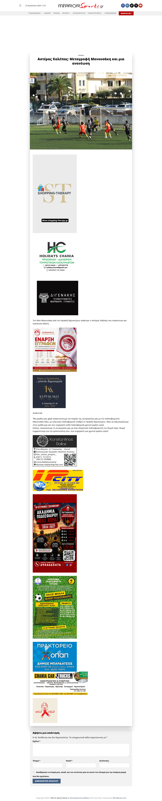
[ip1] (58, 480)
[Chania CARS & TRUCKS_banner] (60, 683)
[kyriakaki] (49, 391)
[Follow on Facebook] (123, 6)
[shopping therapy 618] (55, 193)
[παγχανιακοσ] (55, 533)
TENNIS (56, 13)
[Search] (20, 5)
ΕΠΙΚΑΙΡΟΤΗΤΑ (79, 13)
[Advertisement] (81, 32)
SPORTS (65, 13)
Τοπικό (81, 55)
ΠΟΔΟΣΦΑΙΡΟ (34, 13)
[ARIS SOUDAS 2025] (55, 607)
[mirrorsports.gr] (81, 5)
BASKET (47, 13)
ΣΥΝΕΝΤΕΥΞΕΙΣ (94, 13)
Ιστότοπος (104, 761)
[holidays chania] (57, 255)
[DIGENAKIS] (57, 298)
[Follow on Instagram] (127, 6)
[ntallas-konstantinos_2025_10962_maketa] (55, 450)
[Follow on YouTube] (140, 6)
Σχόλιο (36, 741)
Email (69, 761)
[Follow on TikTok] (132, 6)
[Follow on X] (136, 6)
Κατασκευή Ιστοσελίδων (79, 798)
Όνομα (36, 761)
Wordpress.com (119, 798)
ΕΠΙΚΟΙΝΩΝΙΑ (110, 13)
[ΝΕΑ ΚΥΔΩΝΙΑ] (55, 349)
